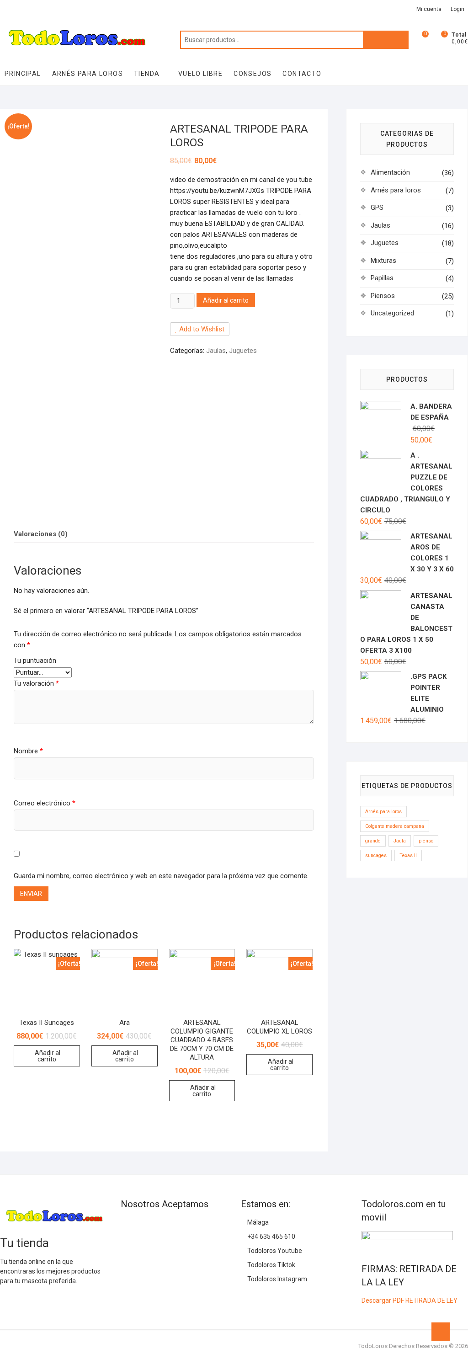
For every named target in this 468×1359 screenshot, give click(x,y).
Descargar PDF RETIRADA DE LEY (409, 1300)
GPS (377, 207)
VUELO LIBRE (200, 73)
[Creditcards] (127, 1247)
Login (457, 9)
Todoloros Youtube (274, 1250)
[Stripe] (143, 1247)
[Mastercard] (143, 1226)
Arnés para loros (87, 73)
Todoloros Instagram (276, 1279)
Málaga (257, 1222)
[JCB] (160, 1247)
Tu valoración (36, 683)
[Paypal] (176, 1226)
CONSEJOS (252, 73)
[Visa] (160, 1226)
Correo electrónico (44, 803)
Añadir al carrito (226, 300)
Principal (23, 73)
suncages (376, 855)
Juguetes (243, 350)
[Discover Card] (209, 1226)
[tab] (41, 534)
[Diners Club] (192, 1226)
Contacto (301, 73)
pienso (426, 841)
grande (373, 841)
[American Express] (127, 1226)
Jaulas (216, 350)
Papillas (382, 278)
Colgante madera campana (394, 826)
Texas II (408, 855)
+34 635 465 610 (270, 1236)
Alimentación (390, 172)
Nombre (28, 751)
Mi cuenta (428, 9)
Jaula (400, 841)
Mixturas (383, 260)
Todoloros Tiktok (270, 1264)
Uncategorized (392, 313)
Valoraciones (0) (41, 534)
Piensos (383, 296)
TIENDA (147, 73)
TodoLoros (373, 1346)
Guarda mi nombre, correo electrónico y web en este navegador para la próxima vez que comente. (161, 876)
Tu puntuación (35, 660)
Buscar (386, 40)
